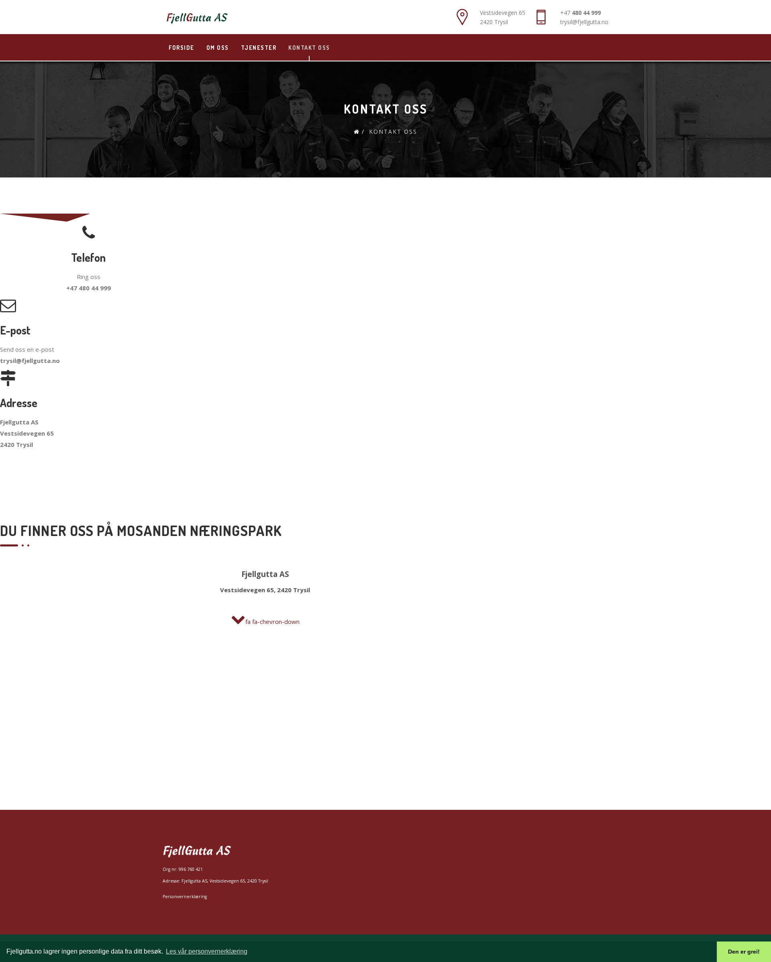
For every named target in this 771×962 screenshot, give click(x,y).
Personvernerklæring (185, 896)
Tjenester (259, 47)
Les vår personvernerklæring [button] (206, 951)
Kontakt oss (309, 47)
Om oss (217, 47)
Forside (181, 47)
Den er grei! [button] (744, 951)
